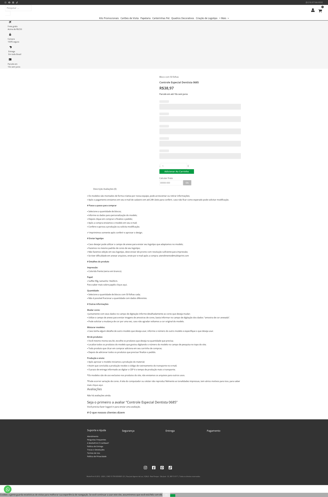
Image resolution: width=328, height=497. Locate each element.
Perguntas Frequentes (96, 439)
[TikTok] (17, 2)
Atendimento (92, 436)
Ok (187, 182)
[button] (227, 18)
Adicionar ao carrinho (177, 171)
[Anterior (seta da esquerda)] (2, 491)
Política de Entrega (95, 446)
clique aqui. (121, 284)
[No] (172, 495)
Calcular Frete (166, 178)
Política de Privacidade (96, 456)
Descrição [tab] (98, 189)
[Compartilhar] (13, 487)
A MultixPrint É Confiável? (98, 443)
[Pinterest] (13, 2)
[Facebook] (9, 2)
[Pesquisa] (7, 13)
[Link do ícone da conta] (313, 10)
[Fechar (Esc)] (19, 487)
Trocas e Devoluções (96, 449)
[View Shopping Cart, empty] (320, 10)
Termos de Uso (93, 453)
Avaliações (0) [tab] (109, 189)
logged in (109, 406)
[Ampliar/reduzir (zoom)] (2, 487)
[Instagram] (5, 2)
